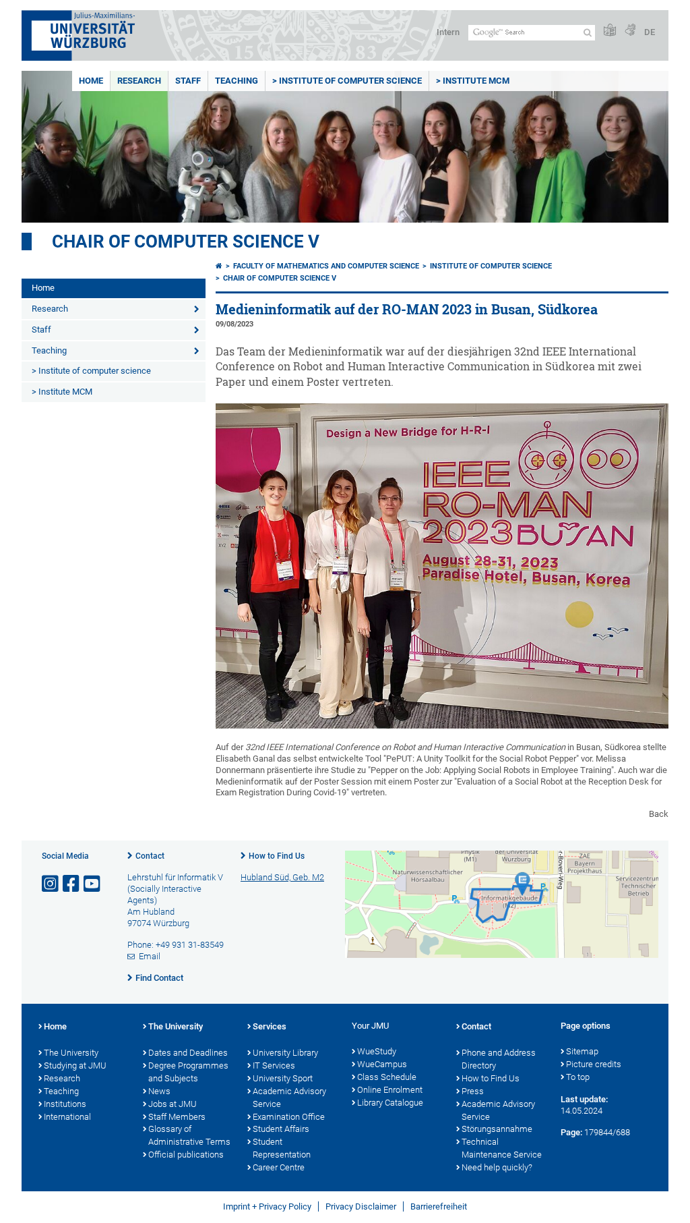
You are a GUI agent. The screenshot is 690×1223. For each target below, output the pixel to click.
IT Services (274, 1065)
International (67, 1117)
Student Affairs (281, 1129)
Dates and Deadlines (188, 1053)
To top (578, 1077)
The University (71, 1053)
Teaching (236, 81)
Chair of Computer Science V (185, 241)
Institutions (65, 1104)
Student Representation (282, 1148)
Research (139, 81)
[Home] (219, 266)
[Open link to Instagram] (51, 884)
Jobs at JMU (172, 1104)
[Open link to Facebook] (72, 884)
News (159, 1091)
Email (149, 956)
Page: (571, 1132)
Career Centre (279, 1167)
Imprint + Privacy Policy (267, 1206)
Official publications (186, 1154)
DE (649, 32)
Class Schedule (386, 1077)
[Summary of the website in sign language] (630, 31)
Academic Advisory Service (289, 1097)
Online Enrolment (389, 1090)
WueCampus (382, 1064)
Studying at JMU (75, 1065)
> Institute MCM (472, 81)
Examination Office (289, 1117)
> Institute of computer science (347, 81)
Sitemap (582, 1051)
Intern (448, 32)
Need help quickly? (497, 1167)
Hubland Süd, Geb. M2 (282, 877)
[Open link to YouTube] (93, 884)
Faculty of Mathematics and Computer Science (326, 266)
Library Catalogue (390, 1103)
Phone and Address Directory (499, 1059)
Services (269, 1026)
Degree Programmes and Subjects (188, 1071)
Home (91, 81)
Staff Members (177, 1117)
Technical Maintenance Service (502, 1148)
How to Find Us (277, 856)
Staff (188, 81)
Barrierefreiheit (438, 1206)
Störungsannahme (497, 1129)
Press (473, 1091)
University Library (285, 1053)
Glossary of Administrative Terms (189, 1135)
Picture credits (593, 1064)
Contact (149, 856)
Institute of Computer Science (491, 266)
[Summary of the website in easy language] (610, 31)
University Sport (283, 1078)
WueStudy (376, 1051)
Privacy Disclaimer (360, 1206)
